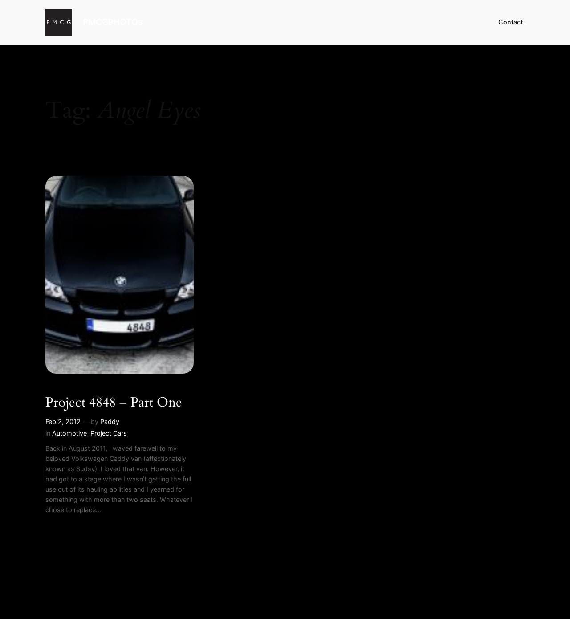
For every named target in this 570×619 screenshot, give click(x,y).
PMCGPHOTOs (112, 21)
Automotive (69, 433)
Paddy (109, 421)
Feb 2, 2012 (63, 421)
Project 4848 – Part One (113, 403)
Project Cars (108, 433)
